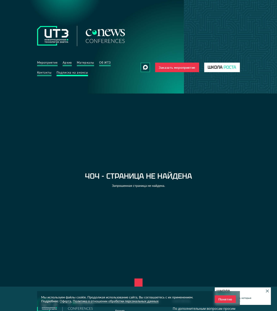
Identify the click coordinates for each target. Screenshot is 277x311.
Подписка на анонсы (72, 72)
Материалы (85, 62)
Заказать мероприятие (177, 67)
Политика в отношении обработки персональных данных (116, 301)
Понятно (225, 299)
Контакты (44, 72)
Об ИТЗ (105, 62)
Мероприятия (47, 62)
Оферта (65, 301)
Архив (67, 62)
